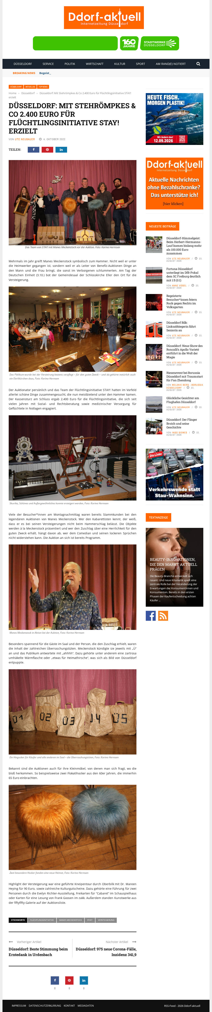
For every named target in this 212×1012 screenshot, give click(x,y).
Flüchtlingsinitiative (42, 919)
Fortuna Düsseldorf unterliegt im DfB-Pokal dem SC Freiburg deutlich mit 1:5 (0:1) (183, 274)
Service (48, 64)
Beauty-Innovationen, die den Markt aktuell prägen (173, 564)
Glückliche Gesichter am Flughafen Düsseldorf (182, 400)
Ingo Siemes (179, 432)
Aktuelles (30, 86)
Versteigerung (106, 919)
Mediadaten (86, 1005)
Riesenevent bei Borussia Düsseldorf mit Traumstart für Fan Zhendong (184, 376)
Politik (70, 64)
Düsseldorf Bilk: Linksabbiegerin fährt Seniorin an (181, 326)
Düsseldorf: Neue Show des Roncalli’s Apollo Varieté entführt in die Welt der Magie (184, 351)
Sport (140, 64)
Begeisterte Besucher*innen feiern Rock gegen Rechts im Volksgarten (86, 73)
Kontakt (69, 1005)
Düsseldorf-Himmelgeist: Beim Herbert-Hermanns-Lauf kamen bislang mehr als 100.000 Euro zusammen (184, 245)
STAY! (90, 919)
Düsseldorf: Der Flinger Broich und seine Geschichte (181, 423)
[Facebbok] (151, 615)
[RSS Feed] (163, 615)
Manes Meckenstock (70, 919)
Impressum (19, 1005)
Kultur (119, 64)
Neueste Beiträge (162, 226)
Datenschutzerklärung (45, 1005)
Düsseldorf (23, 64)
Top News (43, 86)
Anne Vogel (179, 285)
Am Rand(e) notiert (171, 64)
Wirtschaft (95, 64)
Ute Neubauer (25, 139)
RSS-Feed (170, 1006)
